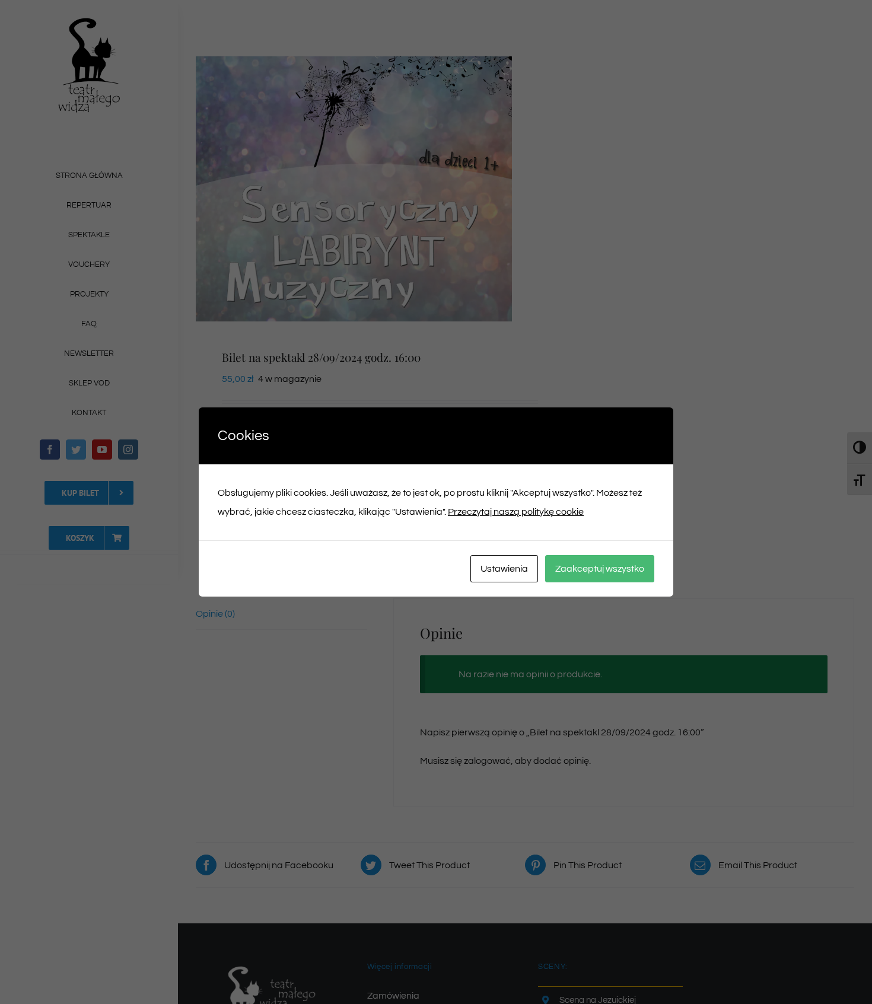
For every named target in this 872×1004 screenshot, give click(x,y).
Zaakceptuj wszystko (599, 568)
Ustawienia (504, 568)
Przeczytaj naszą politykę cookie (516, 512)
